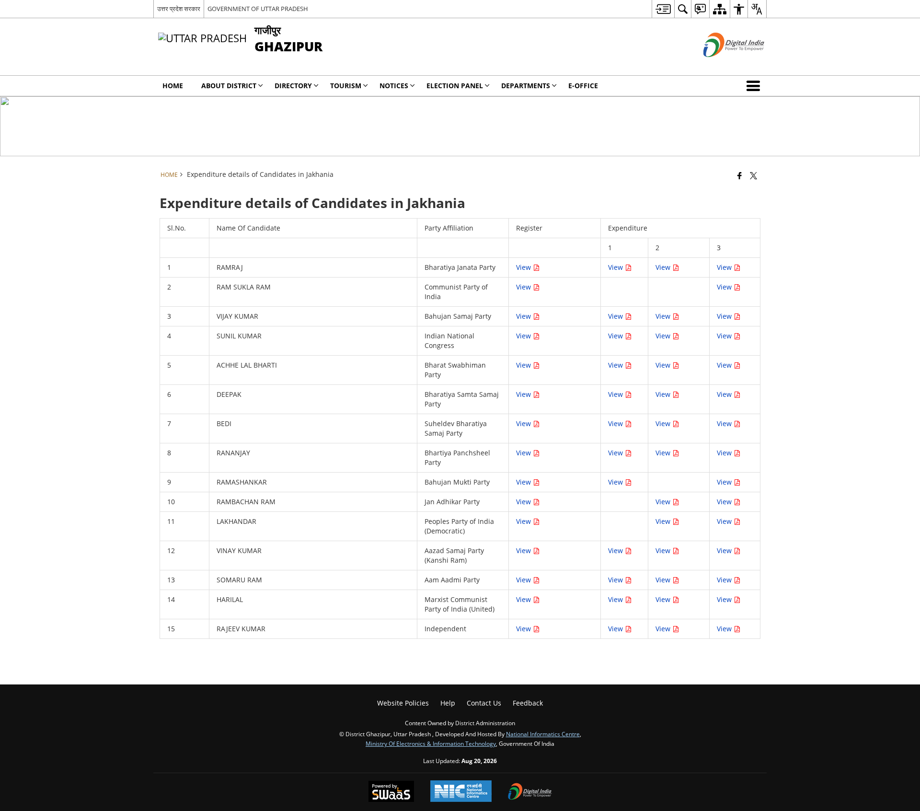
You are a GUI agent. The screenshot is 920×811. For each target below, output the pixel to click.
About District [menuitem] (228, 85)
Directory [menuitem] (293, 85)
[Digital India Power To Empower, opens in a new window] (530, 792)
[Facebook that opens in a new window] (740, 175)
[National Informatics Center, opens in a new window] (461, 792)
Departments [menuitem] (525, 85)
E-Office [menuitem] (583, 85)
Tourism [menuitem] (345, 85)
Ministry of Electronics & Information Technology (431, 743)
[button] (755, 86)
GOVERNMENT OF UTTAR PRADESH (257, 8)
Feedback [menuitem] (528, 702)
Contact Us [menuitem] (484, 702)
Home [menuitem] (172, 85)
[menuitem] (663, 9)
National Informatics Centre (543, 734)
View (524, 267)
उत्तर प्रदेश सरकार (178, 8)
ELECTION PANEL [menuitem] (454, 85)
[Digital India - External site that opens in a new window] (722, 65)
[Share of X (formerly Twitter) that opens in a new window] (753, 175)
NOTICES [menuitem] (394, 85)
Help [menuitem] (447, 702)
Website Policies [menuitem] (403, 702)
